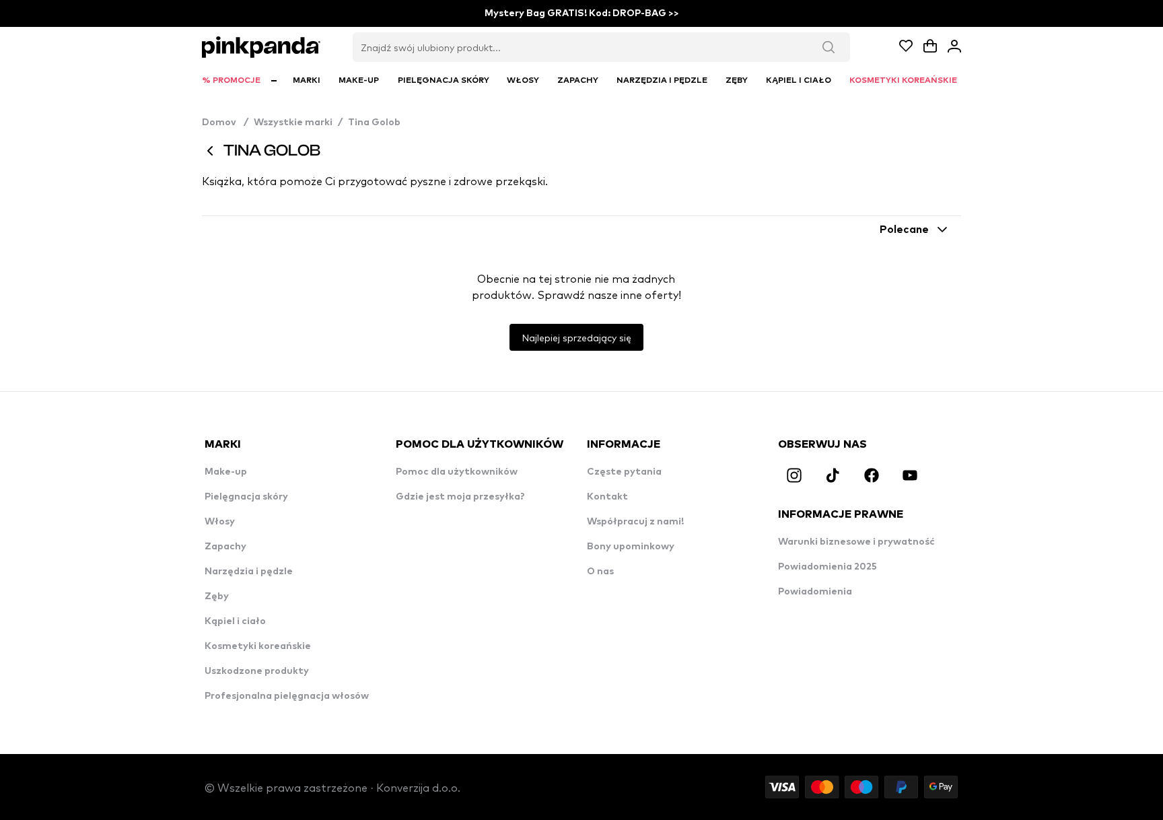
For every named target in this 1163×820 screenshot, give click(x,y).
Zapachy (225, 546)
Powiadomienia (815, 591)
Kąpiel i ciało (235, 621)
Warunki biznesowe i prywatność (856, 542)
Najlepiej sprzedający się (576, 337)
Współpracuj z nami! (635, 521)
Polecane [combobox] (904, 229)
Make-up (226, 472)
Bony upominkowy (630, 546)
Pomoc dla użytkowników (457, 472)
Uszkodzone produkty (257, 671)
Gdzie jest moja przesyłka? (460, 497)
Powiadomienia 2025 (827, 567)
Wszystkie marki (293, 122)
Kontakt (607, 497)
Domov (225, 122)
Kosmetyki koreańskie (258, 646)
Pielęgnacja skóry (246, 497)
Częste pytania (624, 472)
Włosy (220, 521)
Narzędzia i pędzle (249, 571)
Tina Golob (374, 122)
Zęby (217, 596)
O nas (600, 571)
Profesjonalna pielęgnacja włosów (287, 696)
